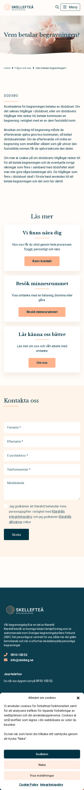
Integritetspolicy (51, 784)
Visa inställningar (42, 775)
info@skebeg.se (22, 660)
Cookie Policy (28, 784)
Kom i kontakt (42, 261)
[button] (78, 698)
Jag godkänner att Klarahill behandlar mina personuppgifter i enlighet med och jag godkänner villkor (40, 514)
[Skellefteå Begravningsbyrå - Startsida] (25, 610)
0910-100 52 (19, 655)
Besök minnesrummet (42, 312)
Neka (42, 765)
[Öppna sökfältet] (57, 7)
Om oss (42, 363)
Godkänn (42, 754)
